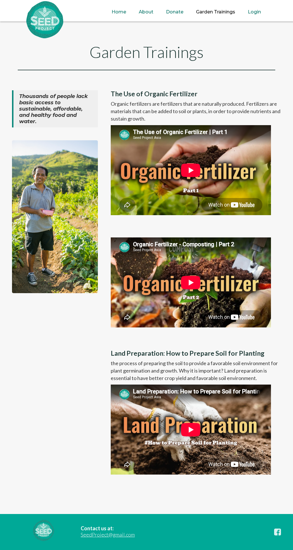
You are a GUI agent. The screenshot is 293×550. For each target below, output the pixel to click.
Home (119, 12)
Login (254, 12)
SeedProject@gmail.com (108, 534)
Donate (174, 12)
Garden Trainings (215, 12)
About (146, 12)
